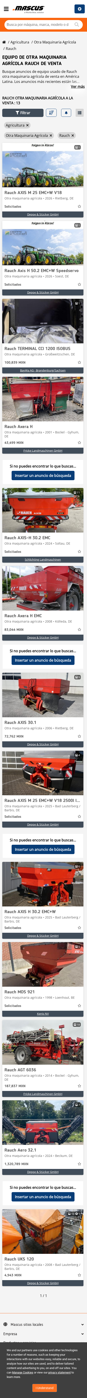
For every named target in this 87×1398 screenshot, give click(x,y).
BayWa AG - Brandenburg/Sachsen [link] (43, 370)
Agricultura (19, 42)
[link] (42, 165)
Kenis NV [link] (43, 1014)
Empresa (10, 1334)
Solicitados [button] (12, 207)
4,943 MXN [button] (12, 1275)
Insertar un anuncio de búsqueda (43, 475)
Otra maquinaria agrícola (55, 42)
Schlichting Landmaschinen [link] (43, 560)
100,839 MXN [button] (14, 363)
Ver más (78, 86)
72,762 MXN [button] (13, 736)
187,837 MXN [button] (14, 1086)
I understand (45, 1388)
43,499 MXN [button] (13, 443)
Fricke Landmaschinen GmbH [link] (42, 451)
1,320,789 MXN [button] (16, 1164)
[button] (23, 113)
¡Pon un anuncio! (80, 8)
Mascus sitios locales (27, 1325)
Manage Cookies (22, 1372)
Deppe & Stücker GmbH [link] (43, 214)
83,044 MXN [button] (13, 630)
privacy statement (59, 1372)
